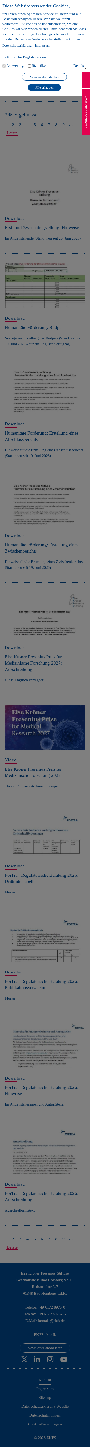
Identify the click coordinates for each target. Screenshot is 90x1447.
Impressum (42, 45)
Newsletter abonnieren (86, 112)
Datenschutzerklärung (17, 45)
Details (78, 66)
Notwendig (15, 65)
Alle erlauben (44, 87)
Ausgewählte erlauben (44, 77)
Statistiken (40, 65)
